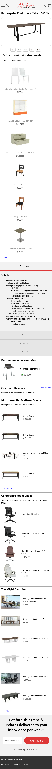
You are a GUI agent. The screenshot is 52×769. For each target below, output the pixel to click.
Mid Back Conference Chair (32, 533)
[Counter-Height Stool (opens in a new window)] (8, 380)
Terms (26, 764)
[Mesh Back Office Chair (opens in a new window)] (10, 524)
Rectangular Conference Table (35, 619)
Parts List (24, 343)
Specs (24, 335)
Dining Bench (28, 416)
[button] (36, 740)
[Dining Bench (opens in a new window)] (10, 421)
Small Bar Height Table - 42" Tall (20, 249)
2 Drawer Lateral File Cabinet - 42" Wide (20, 153)
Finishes (24, 352)
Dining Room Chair (20, 217)
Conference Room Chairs (17, 496)
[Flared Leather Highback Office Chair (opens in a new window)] (10, 562)
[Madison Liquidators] (26, 7)
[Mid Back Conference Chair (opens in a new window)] (10, 543)
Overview (24, 266)
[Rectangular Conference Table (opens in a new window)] (10, 626)
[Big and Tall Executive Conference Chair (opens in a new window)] (10, 582)
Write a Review (44, 388)
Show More (7, 489)
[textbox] (12, 740)
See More (6, 711)
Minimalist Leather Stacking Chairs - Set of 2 (20, 89)
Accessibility (5, 764)
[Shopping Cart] (49, 6)
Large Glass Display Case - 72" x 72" (20, 121)
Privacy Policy (16, 764)
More (5, 257)
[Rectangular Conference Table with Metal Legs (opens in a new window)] (10, 608)
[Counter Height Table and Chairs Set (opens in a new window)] (10, 460)
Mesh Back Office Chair (31, 514)
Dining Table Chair (20, 185)
